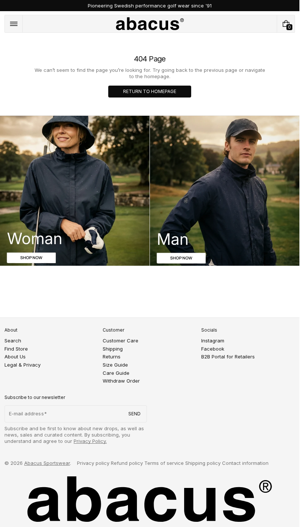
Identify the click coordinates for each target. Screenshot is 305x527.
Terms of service (164, 463)
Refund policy (127, 463)
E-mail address (26, 413)
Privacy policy (93, 463)
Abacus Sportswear (47, 463)
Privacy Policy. (90, 441)
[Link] (149, 5)
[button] (13, 23)
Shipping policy (203, 463)
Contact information (245, 463)
